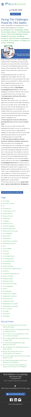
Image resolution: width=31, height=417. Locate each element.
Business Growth (8, 216)
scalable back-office (8, 301)
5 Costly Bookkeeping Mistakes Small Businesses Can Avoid (13, 343)
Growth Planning (8, 286)
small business (7, 238)
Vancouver (6, 251)
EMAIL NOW (15, 14)
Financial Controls (8, 281)
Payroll (25, 34)
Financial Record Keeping (10, 231)
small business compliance (10, 241)
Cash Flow (6, 271)
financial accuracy (8, 223)
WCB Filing (10, 42)
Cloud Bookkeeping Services (11, 273)
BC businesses (7, 208)
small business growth (9, 243)
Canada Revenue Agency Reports (12, 268)
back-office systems (8, 203)
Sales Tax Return (14, 38)
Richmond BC (7, 236)
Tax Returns (6, 313)
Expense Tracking (8, 276)
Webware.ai (19, 404)
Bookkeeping (19, 30)
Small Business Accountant (10, 303)
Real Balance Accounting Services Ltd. (15, 375)
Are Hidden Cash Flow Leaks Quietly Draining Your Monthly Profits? (16, 330)
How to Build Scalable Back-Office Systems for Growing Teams (16, 339)
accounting (6, 201)
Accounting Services (7, 30)
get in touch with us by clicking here (17, 184)
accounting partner (8, 258)
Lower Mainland (7, 233)
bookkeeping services (9, 211)
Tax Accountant (14, 40)
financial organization (9, 228)
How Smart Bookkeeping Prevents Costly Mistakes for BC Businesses (15, 361)
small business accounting (10, 306)
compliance (6, 221)
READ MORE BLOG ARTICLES (12, 192)
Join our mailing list (16, 394)
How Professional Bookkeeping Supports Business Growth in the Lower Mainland (15, 365)
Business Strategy (8, 266)
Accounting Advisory (9, 256)
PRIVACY (6, 380)
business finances (8, 213)
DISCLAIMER (24, 380)
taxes (4, 246)
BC (3, 206)
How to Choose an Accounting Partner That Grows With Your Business (15, 334)
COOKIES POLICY (17, 380)
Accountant (19, 27)
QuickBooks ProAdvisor (10, 296)
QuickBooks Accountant (8, 36)
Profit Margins (7, 291)
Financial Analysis (8, 278)
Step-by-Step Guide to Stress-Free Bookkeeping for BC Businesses (13, 352)
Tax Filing (23, 40)
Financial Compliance (9, 226)
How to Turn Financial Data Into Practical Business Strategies (15, 326)
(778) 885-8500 (16, 10)
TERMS (10, 380)
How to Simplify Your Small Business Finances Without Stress (16, 348)
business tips (6, 218)
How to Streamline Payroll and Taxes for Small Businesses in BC (16, 357)
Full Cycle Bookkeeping (14, 34)
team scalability (7, 248)
